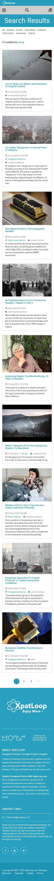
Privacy (40, 873)
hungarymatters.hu (17, 159)
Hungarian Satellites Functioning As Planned (24, 649)
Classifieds (30, 30)
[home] (8, 3)
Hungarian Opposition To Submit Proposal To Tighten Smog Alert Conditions (22, 580)
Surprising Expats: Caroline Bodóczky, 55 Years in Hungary (27, 377)
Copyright (19, 873)
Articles (10, 30)
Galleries (41, 30)
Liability (30, 873)
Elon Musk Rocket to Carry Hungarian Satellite (25, 230)
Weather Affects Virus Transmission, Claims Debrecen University (24, 506)
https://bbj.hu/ (14, 517)
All (3, 30)
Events (19, 30)
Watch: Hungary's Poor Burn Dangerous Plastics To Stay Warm (26, 447)
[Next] (38, 681)
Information (8, 33)
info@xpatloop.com (21, 817)
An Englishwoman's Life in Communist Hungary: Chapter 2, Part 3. (25, 301)
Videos (31, 33)
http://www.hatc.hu (16, 240)
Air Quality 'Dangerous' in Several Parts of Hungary (26, 149)
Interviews (21, 33)
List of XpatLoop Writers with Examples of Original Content (26, 85)
